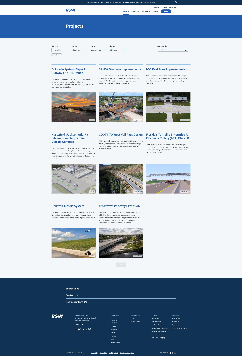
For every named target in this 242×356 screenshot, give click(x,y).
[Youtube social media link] (89, 329)
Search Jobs (172, 7)
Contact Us (157, 7)
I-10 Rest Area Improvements (165, 69)
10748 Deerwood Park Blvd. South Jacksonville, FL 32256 (85, 319)
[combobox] (60, 50)
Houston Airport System (68, 206)
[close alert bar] (176, 2)
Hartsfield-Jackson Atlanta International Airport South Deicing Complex (70, 138)
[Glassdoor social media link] (86, 329)
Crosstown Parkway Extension (119, 206)
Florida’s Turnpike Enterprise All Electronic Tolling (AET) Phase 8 (167, 136)
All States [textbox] (113, 50)
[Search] (175, 12)
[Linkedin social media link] (76, 329)
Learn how (129, 2)
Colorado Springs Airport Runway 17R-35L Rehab (68, 70)
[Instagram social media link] (83, 329)
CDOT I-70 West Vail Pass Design (121, 134)
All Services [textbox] (76, 50)
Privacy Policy (94, 353)
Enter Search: (162, 46)
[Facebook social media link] (79, 329)
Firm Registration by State (127, 353)
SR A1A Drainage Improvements (120, 69)
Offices (165, 7)
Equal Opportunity (113, 353)
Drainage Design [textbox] (96, 50)
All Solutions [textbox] (57, 50)
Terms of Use (103, 353)
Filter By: (55, 46)
